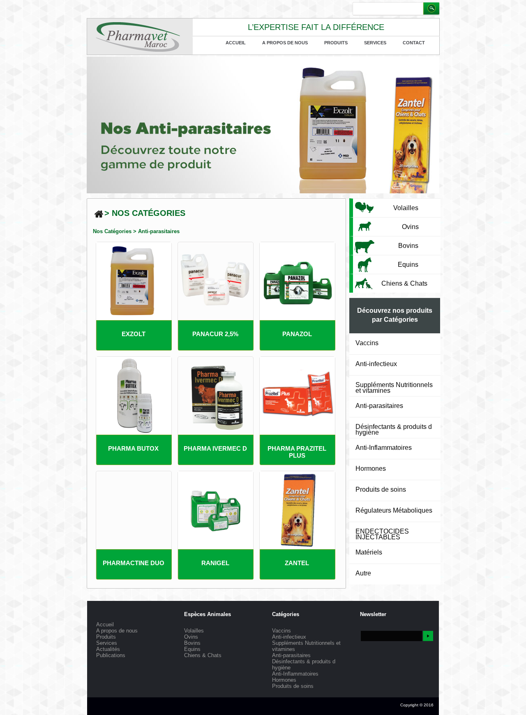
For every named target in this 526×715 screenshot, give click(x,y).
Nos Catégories (112, 231)
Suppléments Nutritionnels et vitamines (394, 387)
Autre (363, 573)
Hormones (370, 468)
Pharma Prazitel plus (297, 452)
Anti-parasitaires (159, 231)
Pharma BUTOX (133, 448)
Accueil (236, 42)
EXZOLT (133, 333)
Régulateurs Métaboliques (393, 510)
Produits (336, 42)
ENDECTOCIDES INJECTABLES (382, 534)
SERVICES (375, 42)
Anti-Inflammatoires (383, 447)
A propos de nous (285, 42)
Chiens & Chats (202, 655)
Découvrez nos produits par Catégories (394, 315)
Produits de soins (380, 489)
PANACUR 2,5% (215, 333)
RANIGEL (215, 562)
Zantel (297, 562)
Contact (414, 42)
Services (106, 643)
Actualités (108, 649)
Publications (110, 655)
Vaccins (366, 342)
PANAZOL (297, 333)
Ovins (191, 637)
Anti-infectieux (376, 363)
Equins (192, 649)
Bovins (192, 643)
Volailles (194, 631)
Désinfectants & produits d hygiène (393, 429)
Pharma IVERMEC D (215, 448)
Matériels (368, 552)
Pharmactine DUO (133, 562)
